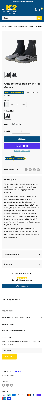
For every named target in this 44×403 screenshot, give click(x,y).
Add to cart (22, 139)
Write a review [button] (22, 286)
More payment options (22, 151)
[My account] (36, 9)
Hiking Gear (12, 26)
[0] (40, 9)
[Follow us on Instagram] (7, 385)
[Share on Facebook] (26, 169)
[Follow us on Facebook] (3, 385)
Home (4, 26)
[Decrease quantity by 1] (14, 131)
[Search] (39, 18)
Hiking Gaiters (35, 26)
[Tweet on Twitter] (34, 169)
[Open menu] (3, 9)
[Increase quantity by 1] (28, 131)
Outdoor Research (14, 93)
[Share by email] (38, 169)
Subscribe (9, 357)
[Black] (7, 116)
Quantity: (7, 131)
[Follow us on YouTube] (11, 385)
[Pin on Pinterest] (30, 169)
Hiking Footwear (23, 26)
